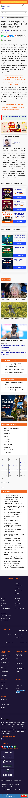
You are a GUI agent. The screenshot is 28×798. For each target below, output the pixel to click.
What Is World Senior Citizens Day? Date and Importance (14, 548)
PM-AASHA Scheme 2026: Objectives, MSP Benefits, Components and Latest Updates (13, 501)
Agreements (4, 605)
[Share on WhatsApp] (2, 36)
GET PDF (24, 795)
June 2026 (7, 433)
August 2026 (11, 428)
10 (2, 469)
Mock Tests (4, 699)
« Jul (2, 487)
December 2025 (8, 450)
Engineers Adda (9, 642)
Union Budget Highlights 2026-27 (14, 372)
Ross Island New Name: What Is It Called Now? (13, 553)
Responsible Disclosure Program (10, 784)
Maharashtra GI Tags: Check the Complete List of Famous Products (13, 557)
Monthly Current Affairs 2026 (13, 387)
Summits (17, 603)
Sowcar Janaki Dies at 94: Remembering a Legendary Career (13, 496)
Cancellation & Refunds (8, 786)
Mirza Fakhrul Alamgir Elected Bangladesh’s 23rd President (12, 539)
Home (3, 17)
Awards (3, 600)
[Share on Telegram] (5, 36)
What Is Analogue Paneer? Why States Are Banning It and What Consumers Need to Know (13, 514)
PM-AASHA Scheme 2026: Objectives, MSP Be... (13, 319)
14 (17, 469)
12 (9, 469)
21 (17, 472)
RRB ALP (3, 685)
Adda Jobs (10, 634)
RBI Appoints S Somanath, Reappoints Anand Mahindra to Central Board (12, 525)
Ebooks (3, 707)
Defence (17, 600)
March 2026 (7, 441)
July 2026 (6, 431)
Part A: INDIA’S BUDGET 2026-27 (14, 366)
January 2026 (8, 447)
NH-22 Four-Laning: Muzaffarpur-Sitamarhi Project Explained (13, 562)
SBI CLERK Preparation (4, 659)
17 (2, 472)
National (17, 583)
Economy (17, 605)
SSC (17, 658)
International (18, 585)
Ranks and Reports (6, 615)
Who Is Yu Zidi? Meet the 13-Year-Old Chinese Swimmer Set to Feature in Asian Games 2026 (14, 507)
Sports (3, 598)
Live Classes (4, 702)
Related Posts (6, 279)
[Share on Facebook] (10, 36)
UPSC (17, 671)
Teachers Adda (23, 630)
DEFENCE (18, 666)
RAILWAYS (18, 661)
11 (6, 469)
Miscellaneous (5, 620)
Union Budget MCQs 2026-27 (13, 364)
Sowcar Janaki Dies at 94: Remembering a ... (13, 299)
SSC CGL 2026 (5, 688)
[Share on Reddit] (8, 36)
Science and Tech (5, 618)
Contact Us (19, 685)
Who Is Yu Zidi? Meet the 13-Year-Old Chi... (13, 340)
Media (17, 688)
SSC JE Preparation (6, 665)
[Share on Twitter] (13, 36)
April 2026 (7, 439)
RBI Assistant (4, 671)
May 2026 (6, 436)
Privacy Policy (17, 789)
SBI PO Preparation (6, 655)
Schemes (3, 603)
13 (13, 469)
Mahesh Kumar (6, 30)
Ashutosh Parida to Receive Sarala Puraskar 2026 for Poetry (14, 519)
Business (17, 598)
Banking (17, 593)
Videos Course (5, 704)
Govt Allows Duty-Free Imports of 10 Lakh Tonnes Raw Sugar (14, 530)
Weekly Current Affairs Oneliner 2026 (13, 383)
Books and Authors (6, 608)
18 (6, 472)
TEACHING (19, 663)
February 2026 (8, 444)
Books (2, 709)
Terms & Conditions (7, 789)
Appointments (18, 590)
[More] (23, 5)
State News (18, 588)
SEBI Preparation (5, 662)
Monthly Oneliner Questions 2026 (14, 390)
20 (13, 472)
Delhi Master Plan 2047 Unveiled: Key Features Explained (14, 535)
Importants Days (19, 608)
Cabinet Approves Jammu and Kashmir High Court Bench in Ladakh (14, 544)
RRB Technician (5, 683)
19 (9, 472)
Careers (20, 691)
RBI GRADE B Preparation (4, 674)
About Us (18, 683)
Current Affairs (19, 634)
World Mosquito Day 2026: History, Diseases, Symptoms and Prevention (14, 566)
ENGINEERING (20, 668)
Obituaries (4, 613)
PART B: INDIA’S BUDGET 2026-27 (15, 369)
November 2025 (8, 452)
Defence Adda (18, 637)
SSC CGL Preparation (4, 668)
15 (20, 469)
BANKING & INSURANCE (19, 655)
